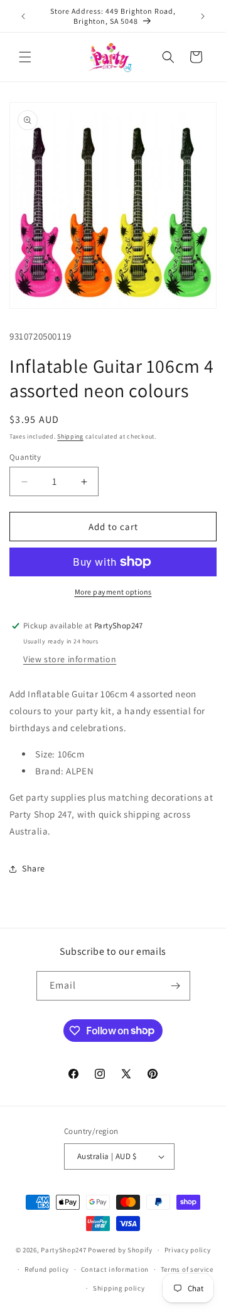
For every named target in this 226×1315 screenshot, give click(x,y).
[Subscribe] (176, 986)
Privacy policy (187, 1249)
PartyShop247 (63, 1249)
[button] (25, 57)
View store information (69, 659)
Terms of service (187, 1269)
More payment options (113, 591)
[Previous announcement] (23, 16)
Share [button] (33, 868)
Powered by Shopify (120, 1249)
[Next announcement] (203, 16)
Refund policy (46, 1269)
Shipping (70, 436)
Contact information (115, 1269)
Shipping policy (119, 1288)
